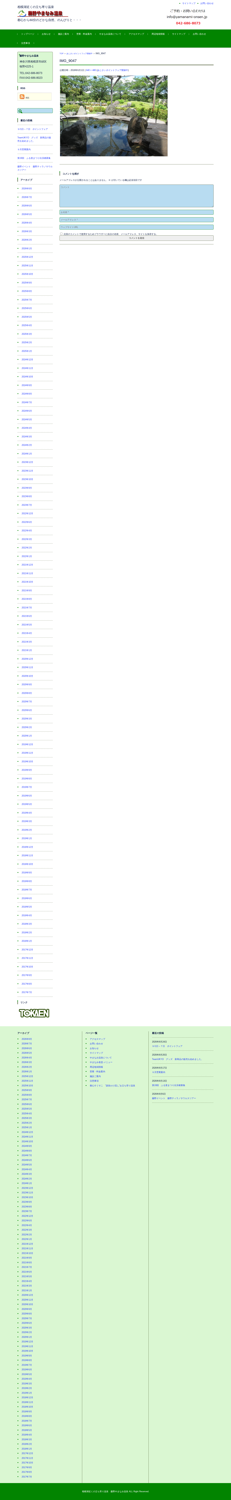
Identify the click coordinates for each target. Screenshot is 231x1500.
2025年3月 (27, 334)
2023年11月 (27, 471)
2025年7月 (27, 300)
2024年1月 (27, 453)
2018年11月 (27, 855)
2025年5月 (27, 317)
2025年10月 (27, 274)
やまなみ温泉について (110, 34)
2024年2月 (27, 445)
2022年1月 (27, 556)
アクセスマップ (136, 34)
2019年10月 (27, 761)
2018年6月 (27, 898)
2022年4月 (27, 530)
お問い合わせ (199, 34)
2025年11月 (27, 265)
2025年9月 (27, 282)
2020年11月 (27, 667)
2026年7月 (27, 197)
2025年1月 (27, 351)
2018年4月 (27, 915)
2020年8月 (27, 693)
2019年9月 (27, 770)
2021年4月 (27, 633)
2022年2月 (27, 547)
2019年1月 (27, 838)
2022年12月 (27, 513)
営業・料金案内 (84, 34)
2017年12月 (27, 949)
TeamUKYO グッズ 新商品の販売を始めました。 (177, 1059)
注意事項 (25, 43)
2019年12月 (27, 744)
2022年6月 (27, 522)
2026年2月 (27, 240)
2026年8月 (27, 188)
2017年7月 (27, 992)
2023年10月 (27, 479)
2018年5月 (27, 907)
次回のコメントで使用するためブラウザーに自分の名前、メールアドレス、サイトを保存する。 (111, 234)
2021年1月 (27, 650)
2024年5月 (27, 419)
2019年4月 (27, 813)
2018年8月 (27, 881)
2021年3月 (27, 642)
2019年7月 (27, 787)
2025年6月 (27, 308)
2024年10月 (27, 376)
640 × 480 (91, 70)
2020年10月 (27, 676)
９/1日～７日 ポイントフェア (32, 129)
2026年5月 (27, 214)
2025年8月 (27, 291)
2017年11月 (27, 958)
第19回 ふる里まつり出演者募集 (34, 158)
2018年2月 (27, 932)
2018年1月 (27, 941)
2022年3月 (27, 539)
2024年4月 (27, 428)
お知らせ (46, 34)
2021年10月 (27, 582)
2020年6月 (27, 710)
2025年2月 (27, 342)
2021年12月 (27, 564)
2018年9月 (27, 872)
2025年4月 (27, 325)
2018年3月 (27, 924)
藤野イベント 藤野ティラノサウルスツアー (174, 1098)
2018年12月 (27, 847)
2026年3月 (27, 231)
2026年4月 (27, 222)
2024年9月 (27, 385)
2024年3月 (27, 436)
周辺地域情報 (158, 34)
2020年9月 (27, 684)
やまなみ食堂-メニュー (101, 1062)
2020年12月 (27, 659)
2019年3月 (27, 821)
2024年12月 (27, 359)
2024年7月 (27, 402)
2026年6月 (27, 205)
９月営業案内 (24, 149)
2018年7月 (27, 889)
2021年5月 (27, 624)
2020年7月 (27, 701)
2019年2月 (27, 830)
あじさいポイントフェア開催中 (79, 53)
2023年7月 (27, 505)
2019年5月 (27, 804)
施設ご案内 (63, 34)
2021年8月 (27, 599)
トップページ (27, 34)
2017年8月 (27, 984)
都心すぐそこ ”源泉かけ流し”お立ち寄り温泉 (112, 1085)
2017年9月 (27, 975)
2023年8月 (27, 496)
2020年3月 (27, 718)
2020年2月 (27, 727)
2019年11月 (27, 753)
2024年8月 (27, 393)
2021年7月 (27, 607)
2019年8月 (27, 778)
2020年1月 (27, 736)
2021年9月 (27, 590)
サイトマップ (178, 34)
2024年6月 (27, 411)
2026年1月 (27, 248)
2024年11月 (27, 368)
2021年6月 (27, 616)
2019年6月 (27, 795)
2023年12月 (27, 462)
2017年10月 (27, 966)
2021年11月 (27, 573)
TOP (61, 53)
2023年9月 (27, 488)
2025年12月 (27, 257)
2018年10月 (27, 864)
